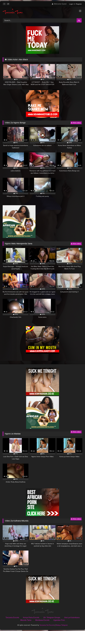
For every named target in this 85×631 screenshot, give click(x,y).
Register (79, 4)
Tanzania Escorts (12, 617)
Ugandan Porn (59, 620)
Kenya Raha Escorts (31, 617)
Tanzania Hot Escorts (47, 625)
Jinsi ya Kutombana (72, 617)
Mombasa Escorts (42, 620)
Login (71, 4)
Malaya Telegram (62, 625)
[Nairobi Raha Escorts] (42, 53)
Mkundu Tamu (25, 620)
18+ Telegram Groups (51, 617)
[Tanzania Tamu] (42, 11)
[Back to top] (78, 624)
